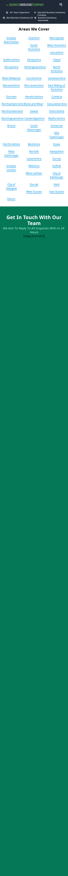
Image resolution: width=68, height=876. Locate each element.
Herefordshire (34, 96)
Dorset (34, 184)
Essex (56, 144)
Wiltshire (33, 166)
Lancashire (56, 52)
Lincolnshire (34, 78)
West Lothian (34, 173)
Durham (11, 96)
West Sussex (34, 191)
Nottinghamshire (35, 67)
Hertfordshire (11, 144)
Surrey (56, 158)
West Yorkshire (56, 45)
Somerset (57, 125)
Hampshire (57, 151)
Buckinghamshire (13, 118)
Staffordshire (11, 59)
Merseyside (57, 38)
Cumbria (56, 96)
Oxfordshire (56, 111)
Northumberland (12, 111)
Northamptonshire (13, 104)
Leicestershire (56, 78)
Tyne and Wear (34, 104)
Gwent (34, 111)
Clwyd (56, 59)
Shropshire (11, 67)
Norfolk (34, 151)
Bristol (11, 125)
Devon (11, 199)
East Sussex (56, 191)
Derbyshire (34, 59)
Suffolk (56, 166)
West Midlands (11, 78)
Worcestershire (34, 85)
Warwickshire (11, 85)
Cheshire (33, 38)
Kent (57, 184)
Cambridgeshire (34, 118)
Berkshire (34, 144)
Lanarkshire (34, 158)
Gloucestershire (57, 104)
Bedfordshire (56, 118)
